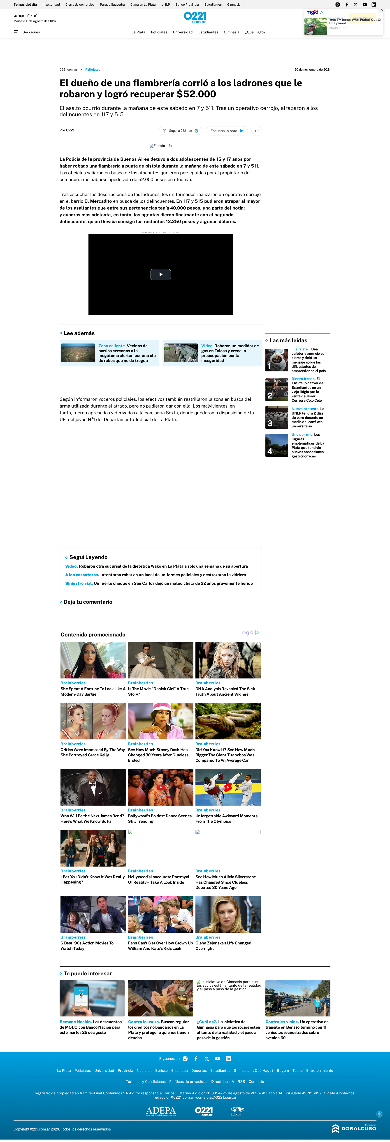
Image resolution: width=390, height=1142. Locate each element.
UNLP (165, 4)
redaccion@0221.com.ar (174, 1097)
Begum (283, 1070)
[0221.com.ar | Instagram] (337, 4)
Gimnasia (234, 4)
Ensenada (179, 1070)
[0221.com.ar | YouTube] (364, 4)
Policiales (159, 32)
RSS (241, 1081)
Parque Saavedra (112, 4)
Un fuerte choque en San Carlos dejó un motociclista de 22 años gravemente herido (159, 583)
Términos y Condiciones (146, 1081)
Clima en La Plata (143, 4)
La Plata (138, 32)
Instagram (185, 1058)
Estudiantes (213, 4)
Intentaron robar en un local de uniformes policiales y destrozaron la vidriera (155, 574)
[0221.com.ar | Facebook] (346, 4)
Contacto (256, 1081)
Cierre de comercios (79, 4)
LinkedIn (228, 1058)
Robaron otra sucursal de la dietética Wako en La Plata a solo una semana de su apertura (156, 566)
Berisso (161, 1070)
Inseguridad (51, 4)
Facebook (196, 1058)
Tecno (297, 1070)
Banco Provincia (187, 4)
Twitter (206, 1058)
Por (67, 130)
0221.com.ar (68, 69)
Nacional (144, 1070)
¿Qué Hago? (255, 32)
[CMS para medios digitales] (354, 1129)
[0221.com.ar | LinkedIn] (373, 4)
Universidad (183, 32)
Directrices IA (222, 1081)
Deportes (199, 1070)
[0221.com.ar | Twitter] (355, 4)
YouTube (217, 1058)
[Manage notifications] (379, 1114)
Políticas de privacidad (188, 1081)
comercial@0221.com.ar (216, 1097)
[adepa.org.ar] (161, 1112)
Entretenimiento (319, 1070)
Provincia (125, 1070)
